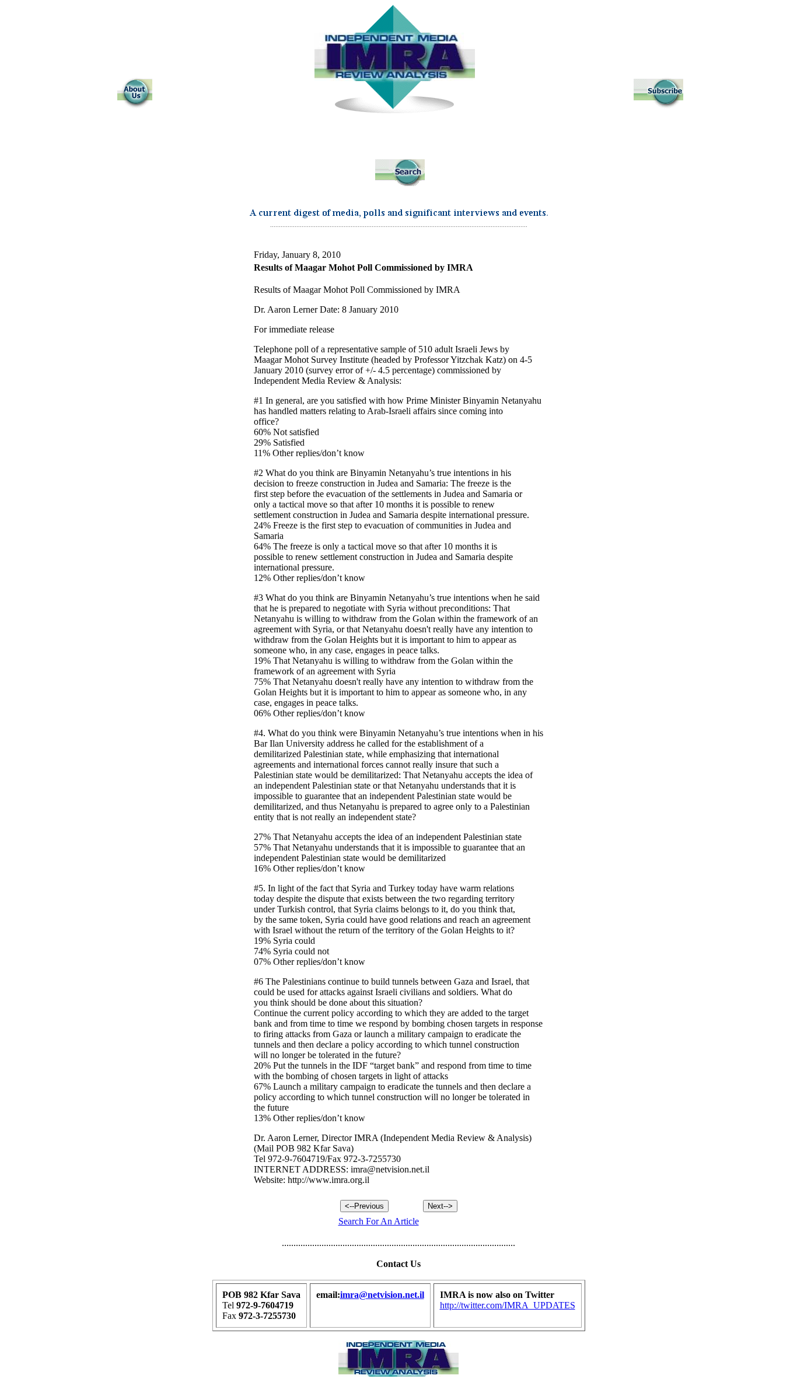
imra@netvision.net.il (382, 1295)
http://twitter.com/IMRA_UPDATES (507, 1305)
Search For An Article (378, 1221)
